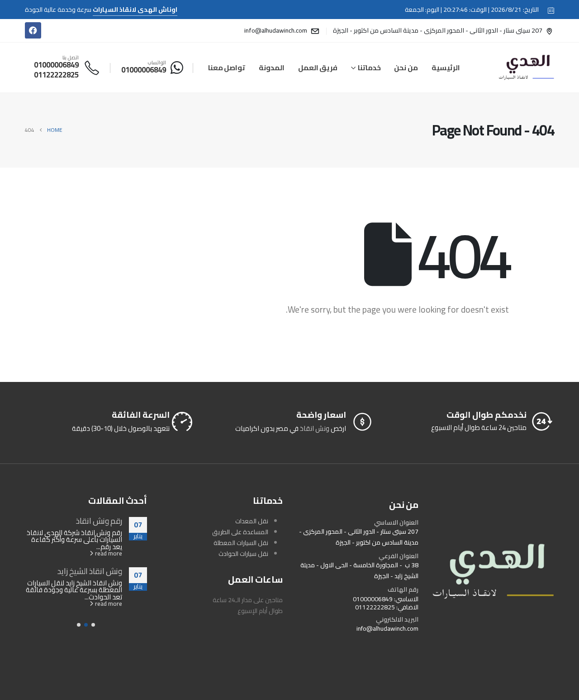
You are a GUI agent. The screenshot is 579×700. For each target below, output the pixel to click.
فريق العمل (318, 67)
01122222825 (375, 607)
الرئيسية (446, 67)
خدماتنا (369, 67)
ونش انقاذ (314, 428)
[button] (93, 625)
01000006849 (373, 599)
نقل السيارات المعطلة (241, 543)
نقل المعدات (251, 521)
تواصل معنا (227, 67)
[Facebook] (33, 30)
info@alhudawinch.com (387, 628)
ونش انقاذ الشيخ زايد (89, 571)
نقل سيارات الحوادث (243, 554)
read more (108, 553)
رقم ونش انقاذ (99, 520)
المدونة (272, 67)
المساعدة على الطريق (240, 532)
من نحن (406, 67)
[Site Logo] (526, 67)
